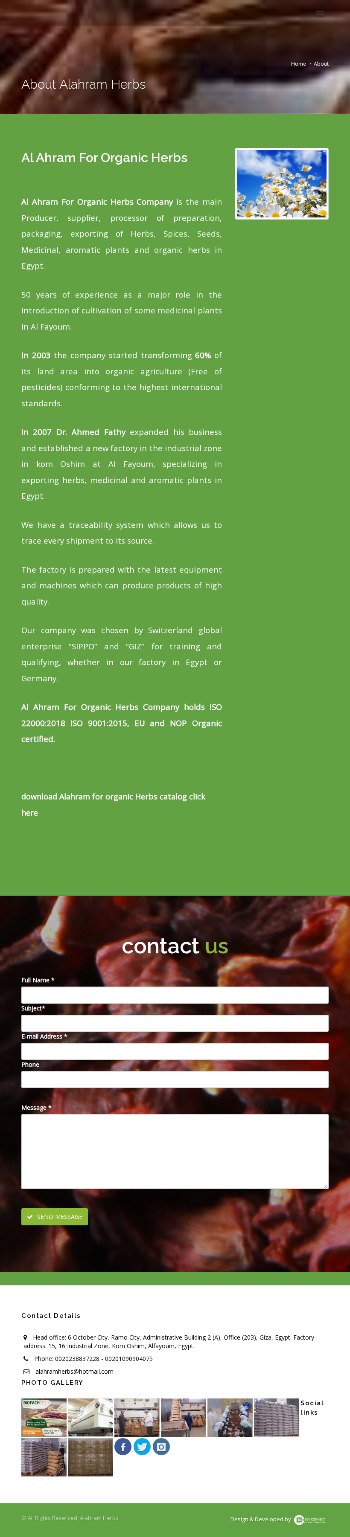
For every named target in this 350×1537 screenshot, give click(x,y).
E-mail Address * (44, 1036)
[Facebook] (122, 1446)
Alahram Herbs (99, 1518)
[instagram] (161, 1446)
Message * (36, 1107)
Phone (30, 1064)
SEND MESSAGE (58, 1217)
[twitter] (142, 1446)
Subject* (33, 1008)
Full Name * (38, 980)
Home (298, 63)
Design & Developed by (261, 1519)
